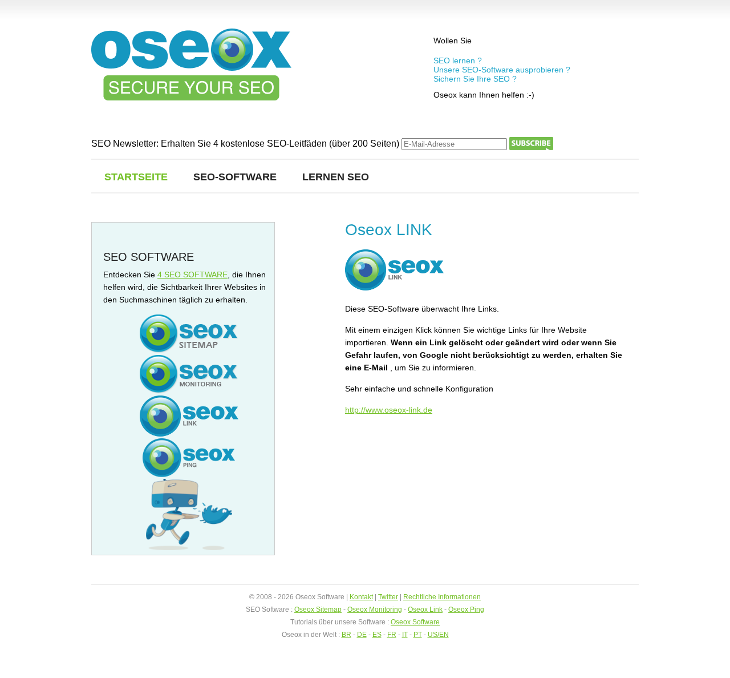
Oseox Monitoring (374, 610)
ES (377, 635)
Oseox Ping (466, 610)
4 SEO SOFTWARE (192, 274)
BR (346, 635)
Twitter (388, 597)
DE (362, 635)
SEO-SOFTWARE (235, 177)
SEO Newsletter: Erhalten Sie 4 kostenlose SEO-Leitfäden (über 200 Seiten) (246, 143)
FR (391, 635)
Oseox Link (425, 610)
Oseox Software (415, 622)
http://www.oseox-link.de (388, 409)
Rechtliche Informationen (442, 597)
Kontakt (361, 597)
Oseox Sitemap (318, 610)
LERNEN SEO (335, 177)
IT (405, 635)
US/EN (438, 635)
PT (417, 635)
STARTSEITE (136, 177)
